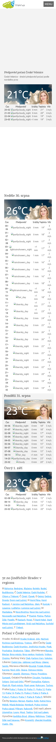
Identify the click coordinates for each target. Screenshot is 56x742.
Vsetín (5, 724)
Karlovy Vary (37, 658)
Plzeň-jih (6, 685)
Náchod (44, 639)
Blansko (49, 650)
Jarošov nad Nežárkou (23, 604)
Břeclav (5, 654)
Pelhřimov (40, 716)
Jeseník (16, 674)
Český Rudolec (38, 592)
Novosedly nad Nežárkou (14, 616)
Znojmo (6, 658)
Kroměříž (29, 720)
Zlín (11, 724)
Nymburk (29, 705)
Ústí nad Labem (41, 712)
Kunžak (46, 604)
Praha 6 (14, 697)
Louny (16, 712)
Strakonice (18, 650)
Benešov (13, 701)
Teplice (29, 712)
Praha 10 (22, 689)
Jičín (38, 639)
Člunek (31, 596)
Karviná (5, 670)
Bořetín (36, 588)
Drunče (5, 600)
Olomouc (25, 674)
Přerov (34, 674)
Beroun (21, 701)
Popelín (11, 620)
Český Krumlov (20, 646)
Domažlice (36, 681)
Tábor (27, 650)
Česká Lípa (16, 662)
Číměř (24, 596)
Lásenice (6, 608)
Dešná (41, 596)
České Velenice (23, 592)
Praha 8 (30, 697)
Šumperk (6, 677)
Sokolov (48, 658)
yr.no (39, 738)
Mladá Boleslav (17, 705)
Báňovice (8, 588)
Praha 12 (40, 689)
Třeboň (19, 627)
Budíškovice (7, 592)
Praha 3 (36, 693)
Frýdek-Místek (43, 666)
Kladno (29, 701)
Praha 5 (5, 697)
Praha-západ (8, 708)
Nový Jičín (15, 670)
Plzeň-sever (29, 685)
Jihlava (31, 716)
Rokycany (40, 685)
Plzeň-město (17, 685)
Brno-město (15, 654)
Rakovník (28, 708)
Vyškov (48, 654)
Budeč (43, 588)
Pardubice (46, 677)
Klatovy (45, 681)
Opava (24, 670)
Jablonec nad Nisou (31, 662)
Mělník (5, 705)
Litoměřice (7, 712)
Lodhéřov (15, 608)
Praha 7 (22, 697)
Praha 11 (31, 689)
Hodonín (39, 654)
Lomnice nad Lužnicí (30, 608)
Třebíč (49, 716)
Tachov (49, 685)
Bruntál (32, 666)
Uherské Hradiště (43, 720)
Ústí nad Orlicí (16, 681)
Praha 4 (44, 693)
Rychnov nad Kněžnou (12, 643)
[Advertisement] (28, 40)
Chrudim (36, 677)
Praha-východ (41, 705)
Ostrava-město (35, 670)
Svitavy (5, 681)
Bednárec (18, 588)
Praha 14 (10, 693)
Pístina (40, 616)
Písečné (32, 616)
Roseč (29, 620)
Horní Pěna (35, 600)
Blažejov (28, 588)
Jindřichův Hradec (37, 646)
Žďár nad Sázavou (10, 720)
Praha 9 (38, 697)
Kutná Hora (45, 701)
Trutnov (28, 643)
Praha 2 (28, 693)
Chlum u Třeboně (10, 596)
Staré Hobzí (40, 620)
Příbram (19, 708)
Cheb (28, 658)
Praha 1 (13, 689)
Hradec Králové (27, 639)
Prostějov (42, 674)
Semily (5, 666)
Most (22, 712)
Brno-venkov (28, 654)
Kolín (36, 701)
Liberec (45, 662)
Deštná (48, 596)
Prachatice (7, 650)
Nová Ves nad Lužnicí (40, 612)
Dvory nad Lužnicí (18, 600)
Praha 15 (19, 693)
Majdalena (7, 612)
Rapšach (22, 620)
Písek (49, 646)
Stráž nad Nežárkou (35, 623)
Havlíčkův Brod (20, 716)
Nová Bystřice (22, 612)
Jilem (37, 604)
